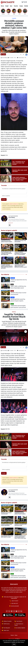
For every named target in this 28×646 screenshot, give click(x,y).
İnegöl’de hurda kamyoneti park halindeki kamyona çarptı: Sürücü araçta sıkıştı (20, 537)
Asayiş (21, 6)
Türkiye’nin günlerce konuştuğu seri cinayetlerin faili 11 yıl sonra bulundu (20, 253)
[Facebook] (7, 611)
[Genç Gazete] (8, 2)
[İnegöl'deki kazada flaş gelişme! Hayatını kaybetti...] (7, 236)
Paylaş (4, 54)
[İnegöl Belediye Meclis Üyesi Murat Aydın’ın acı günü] (7, 531)
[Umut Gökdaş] (4, 218)
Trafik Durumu (6, 623)
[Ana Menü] (26, 2)
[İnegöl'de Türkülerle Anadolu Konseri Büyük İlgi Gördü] (14, 337)
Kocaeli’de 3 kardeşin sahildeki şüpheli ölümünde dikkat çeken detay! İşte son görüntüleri (7, 266)
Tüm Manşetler (6, 627)
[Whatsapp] (19, 611)
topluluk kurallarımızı (13, 204)
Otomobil (12, 277)
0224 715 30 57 (15, 600)
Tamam (14, 644)
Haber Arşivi (6, 630)
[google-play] (20, 615)
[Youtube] (16, 611)
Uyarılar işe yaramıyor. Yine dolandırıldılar (20, 241)
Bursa (2, 6)
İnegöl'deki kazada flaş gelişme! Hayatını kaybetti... (7, 241)
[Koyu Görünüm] (22, 2)
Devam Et (10, 222)
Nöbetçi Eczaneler (8, 621)
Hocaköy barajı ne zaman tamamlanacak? (18, 293)
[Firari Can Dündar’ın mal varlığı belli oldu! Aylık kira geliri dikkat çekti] (7, 247)
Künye (16, 635)
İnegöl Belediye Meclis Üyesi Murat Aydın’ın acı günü (7, 536)
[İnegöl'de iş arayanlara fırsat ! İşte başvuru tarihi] (21, 519)
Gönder (4, 199)
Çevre (12, 303)
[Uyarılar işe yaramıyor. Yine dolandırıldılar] (21, 236)
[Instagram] (14, 611)
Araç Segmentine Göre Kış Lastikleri (18, 280)
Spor (11, 6)
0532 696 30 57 (14, 603)
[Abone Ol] (26, 54)
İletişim (12, 635)
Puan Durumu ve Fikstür (19, 624)
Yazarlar (16, 6)
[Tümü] (26, 274)
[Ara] (24, 2)
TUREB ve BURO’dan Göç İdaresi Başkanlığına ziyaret (18, 287)
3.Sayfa (14, 18)
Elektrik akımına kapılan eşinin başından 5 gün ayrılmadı (18, 306)
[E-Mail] (9, 225)
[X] (9, 611)
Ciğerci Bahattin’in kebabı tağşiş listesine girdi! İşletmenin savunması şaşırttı (21, 266)
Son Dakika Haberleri (20, 627)
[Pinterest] (12, 611)
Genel (12, 284)
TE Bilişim (17, 639)
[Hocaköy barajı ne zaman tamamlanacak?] (7, 508)
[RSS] (21, 611)
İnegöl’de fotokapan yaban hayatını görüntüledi (6, 525)
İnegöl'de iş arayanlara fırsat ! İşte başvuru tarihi (21, 525)
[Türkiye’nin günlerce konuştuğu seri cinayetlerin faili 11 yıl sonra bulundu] (21, 247)
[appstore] (8, 615)
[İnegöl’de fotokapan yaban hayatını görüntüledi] (7, 519)
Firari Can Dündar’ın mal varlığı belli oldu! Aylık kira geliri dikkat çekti (6, 253)
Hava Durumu (19, 621)
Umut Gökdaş (4, 57)
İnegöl (6, 6)
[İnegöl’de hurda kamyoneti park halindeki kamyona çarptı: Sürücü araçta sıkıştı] (21, 531)
